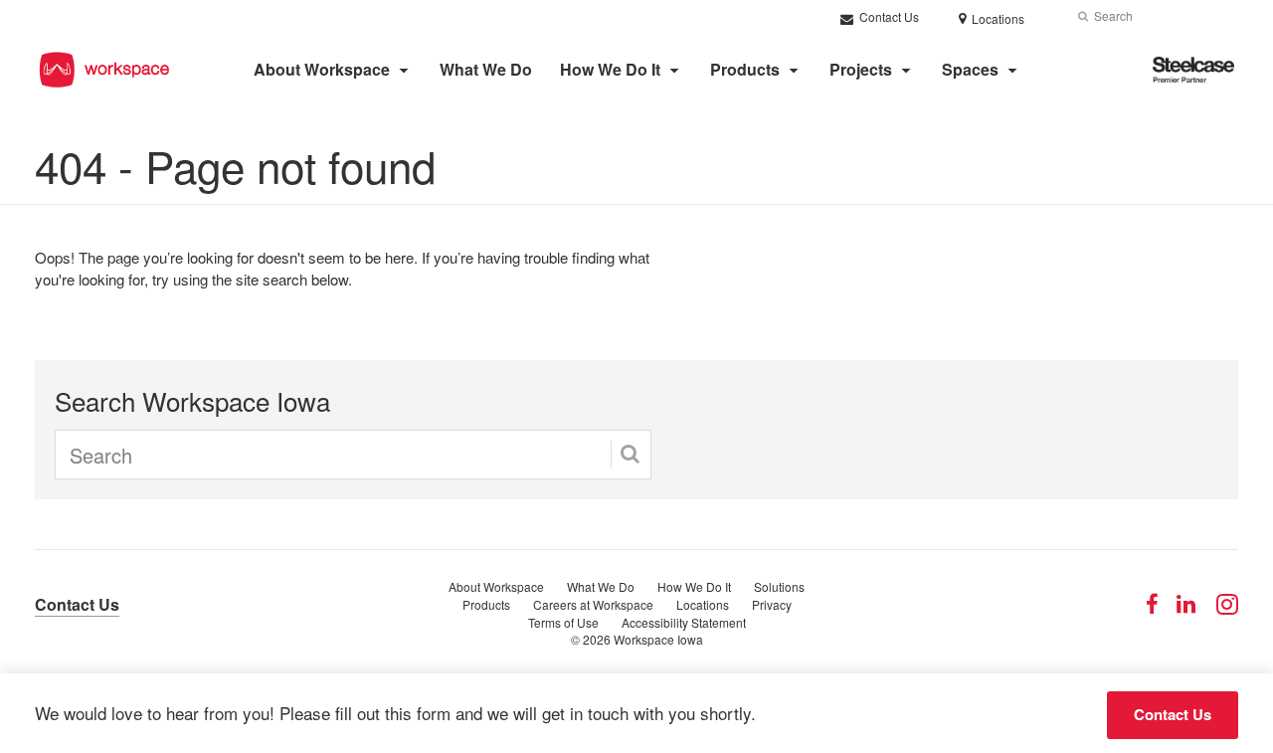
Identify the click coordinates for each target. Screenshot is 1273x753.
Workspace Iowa (658, 639)
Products (745, 69)
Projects (860, 69)
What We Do (486, 69)
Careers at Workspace (593, 604)
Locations (702, 604)
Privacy (772, 604)
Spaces (970, 69)
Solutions (779, 586)
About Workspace (322, 69)
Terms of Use (563, 622)
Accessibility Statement (684, 622)
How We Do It (610, 69)
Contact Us (887, 16)
